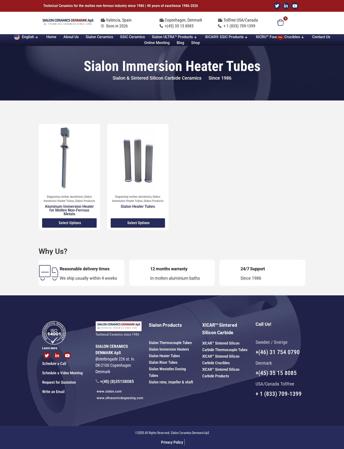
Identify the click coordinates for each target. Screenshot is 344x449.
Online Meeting (157, 43)
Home (51, 37)
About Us (71, 37)
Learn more (49, 348)
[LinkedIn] (285, 5)
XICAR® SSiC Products (224, 37)
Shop (195, 43)
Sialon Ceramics (99, 37)
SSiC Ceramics (132, 37)
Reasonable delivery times (85, 268)
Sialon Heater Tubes (138, 206)
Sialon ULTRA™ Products (172, 37)
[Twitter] (277, 5)
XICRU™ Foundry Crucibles (278, 37)
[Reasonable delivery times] (48, 272)
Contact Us (321, 37)
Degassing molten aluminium (65, 196)
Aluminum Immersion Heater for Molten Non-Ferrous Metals (69, 210)
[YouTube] (294, 5)
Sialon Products (85, 201)
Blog (180, 43)
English (28, 37)
